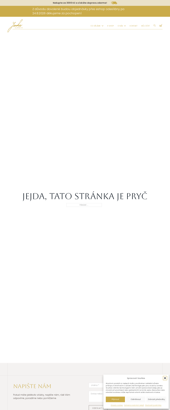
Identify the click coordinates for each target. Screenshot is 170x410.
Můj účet (145, 26)
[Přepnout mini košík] (161, 25)
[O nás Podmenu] (125, 26)
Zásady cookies (117, 405)
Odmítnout (136, 399)
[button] (165, 378)
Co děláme (95, 26)
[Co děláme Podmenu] (103, 26)
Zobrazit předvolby (156, 399)
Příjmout (115, 399)
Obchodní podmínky (153, 405)
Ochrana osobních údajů (134, 405)
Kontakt (133, 26)
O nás (120, 26)
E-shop (110, 26)
